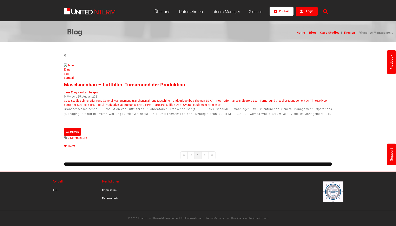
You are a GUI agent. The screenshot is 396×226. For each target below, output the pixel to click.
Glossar (255, 11)
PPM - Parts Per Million (160, 105)
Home (301, 32)
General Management (117, 100)
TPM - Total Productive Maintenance (113, 105)
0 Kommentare (77, 138)
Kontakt (284, 11)
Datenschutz (110, 198)
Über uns (162, 11)
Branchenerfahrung (144, 100)
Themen (349, 32)
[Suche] (325, 11)
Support (391, 154)
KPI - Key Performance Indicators (231, 100)
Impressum (109, 190)
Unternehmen (191, 11)
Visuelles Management (290, 100)
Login (309, 11)
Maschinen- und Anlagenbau (175, 100)
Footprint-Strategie (76, 105)
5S (207, 100)
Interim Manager (226, 11)
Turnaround (267, 100)
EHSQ (141, 105)
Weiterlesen (72, 131)
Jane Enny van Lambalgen (81, 92)
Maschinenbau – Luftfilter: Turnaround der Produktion (124, 84)
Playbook (391, 62)
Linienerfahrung (91, 100)
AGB (55, 190)
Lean (256, 100)
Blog (312, 32)
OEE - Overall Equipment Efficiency (198, 105)
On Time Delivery (317, 100)
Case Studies (329, 32)
